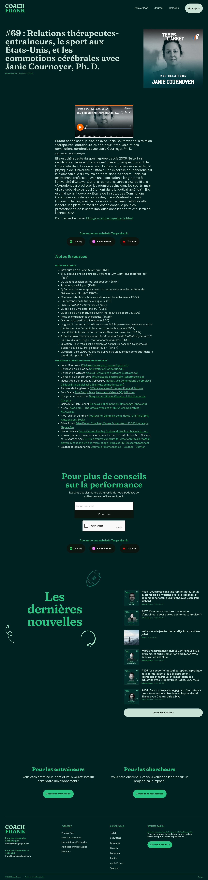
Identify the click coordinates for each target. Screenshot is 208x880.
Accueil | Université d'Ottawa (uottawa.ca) (112, 373)
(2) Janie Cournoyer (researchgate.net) (104, 365)
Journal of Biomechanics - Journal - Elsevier (118, 447)
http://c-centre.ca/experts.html (109, 218)
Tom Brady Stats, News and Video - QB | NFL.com (104, 392)
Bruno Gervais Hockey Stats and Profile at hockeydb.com (113, 431)
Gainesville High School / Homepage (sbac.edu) (118, 404)
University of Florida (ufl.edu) (106, 369)
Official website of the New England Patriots (116, 388)
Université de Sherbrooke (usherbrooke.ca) (118, 376)
